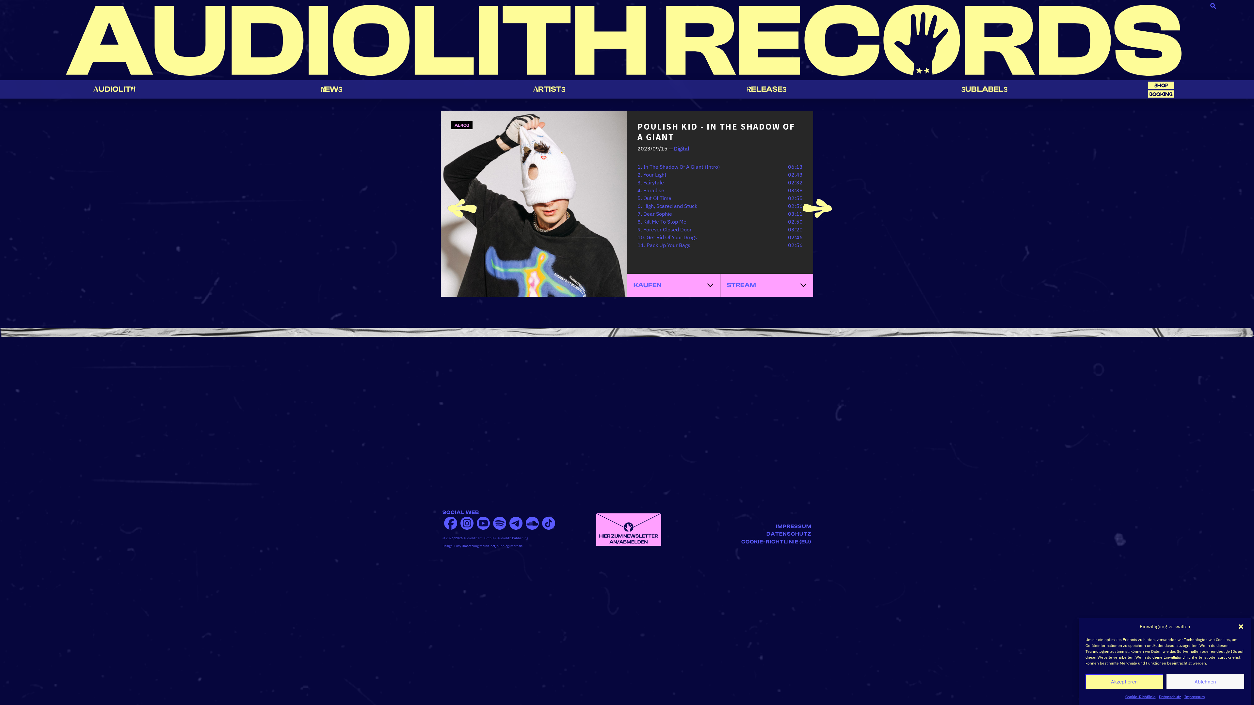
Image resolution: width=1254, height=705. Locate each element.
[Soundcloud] (532, 523)
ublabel (984, 89)
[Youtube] (483, 523)
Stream (741, 285)
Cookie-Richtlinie (1140, 696)
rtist (549, 89)
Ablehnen (1205, 682)
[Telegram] (515, 523)
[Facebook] (450, 523)
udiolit (114, 89)
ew (332, 89)
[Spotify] (499, 523)
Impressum (1194, 696)
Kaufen (648, 285)
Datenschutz (1170, 696)
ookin (1161, 94)
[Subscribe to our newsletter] (628, 528)
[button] (1241, 626)
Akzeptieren (1124, 682)
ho (1161, 85)
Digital (681, 148)
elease (766, 89)
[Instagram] (467, 523)
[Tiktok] (548, 523)
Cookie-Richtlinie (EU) (776, 542)
